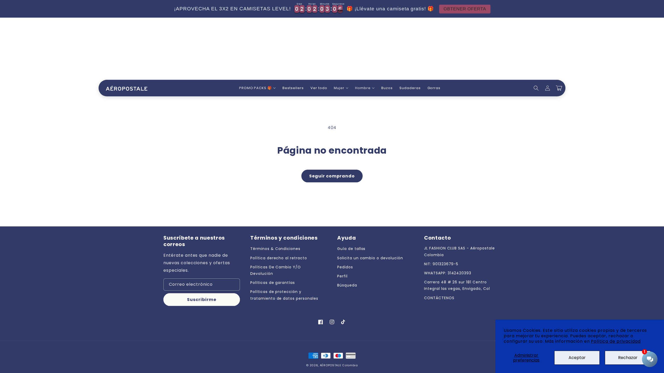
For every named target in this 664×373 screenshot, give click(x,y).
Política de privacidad (615, 341)
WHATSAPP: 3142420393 (447, 273)
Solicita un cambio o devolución (370, 258)
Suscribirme (201, 300)
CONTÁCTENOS (439, 297)
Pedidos (345, 267)
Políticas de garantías (272, 282)
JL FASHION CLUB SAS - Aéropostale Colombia (459, 251)
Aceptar (577, 358)
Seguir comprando (332, 176)
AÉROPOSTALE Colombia (339, 365)
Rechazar (628, 358)
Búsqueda (347, 285)
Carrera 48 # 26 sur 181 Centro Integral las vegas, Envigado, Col (457, 285)
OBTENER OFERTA (465, 8)
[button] (257, 88)
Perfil (342, 276)
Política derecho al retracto (278, 258)
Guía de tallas (351, 248)
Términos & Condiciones (275, 248)
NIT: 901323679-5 (441, 264)
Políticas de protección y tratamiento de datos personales (284, 295)
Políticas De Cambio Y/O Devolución (275, 270)
